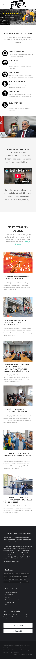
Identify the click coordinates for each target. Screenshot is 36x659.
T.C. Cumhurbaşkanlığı (11, 592)
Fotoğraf (6, 576)
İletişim (30, 654)
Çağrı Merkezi (17, 576)
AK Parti (7, 597)
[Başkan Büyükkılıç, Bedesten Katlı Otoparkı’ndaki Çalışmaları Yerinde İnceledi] (18, 485)
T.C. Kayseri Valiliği (10, 602)
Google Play (19, 631)
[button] (2, 17)
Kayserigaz (19, 582)
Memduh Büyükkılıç (24, 573)
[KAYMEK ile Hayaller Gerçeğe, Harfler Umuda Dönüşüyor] (18, 396)
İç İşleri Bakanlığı (9, 594)
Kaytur (6, 579)
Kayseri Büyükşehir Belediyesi (13, 599)
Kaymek (25, 576)
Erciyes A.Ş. (23, 579)
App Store (19, 625)
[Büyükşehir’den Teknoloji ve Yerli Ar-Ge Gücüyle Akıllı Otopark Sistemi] (18, 308)
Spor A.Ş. (11, 579)
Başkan (16, 573)
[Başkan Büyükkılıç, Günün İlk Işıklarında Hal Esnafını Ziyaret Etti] (18, 441)
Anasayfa (16, 654)
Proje (11, 576)
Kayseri (6, 573)
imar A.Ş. (26, 582)
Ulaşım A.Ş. (7, 582)
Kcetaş (13, 582)
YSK (6, 605)
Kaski (16, 579)
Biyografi (23, 654)
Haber (11, 573)
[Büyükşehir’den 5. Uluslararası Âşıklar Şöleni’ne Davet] (18, 271)
